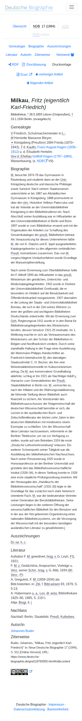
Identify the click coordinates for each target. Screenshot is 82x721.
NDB (40, 161)
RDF (15, 64)
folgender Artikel (41, 83)
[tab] (44, 26)
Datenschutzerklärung (29, 709)
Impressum (56, 704)
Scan (24, 74)
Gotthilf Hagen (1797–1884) (52, 156)
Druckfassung (35, 64)
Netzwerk (64, 54)
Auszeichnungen (59, 46)
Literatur (11, 54)
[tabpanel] (41, 360)
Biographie (36, 46)
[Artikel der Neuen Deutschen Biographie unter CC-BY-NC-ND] (21, 671)
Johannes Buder (22, 631)
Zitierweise (42, 54)
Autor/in (25, 54)
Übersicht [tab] (19, 26)
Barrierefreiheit (57, 709)
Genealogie (17, 46)
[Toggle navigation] (71, 7)
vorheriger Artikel (51, 74)
